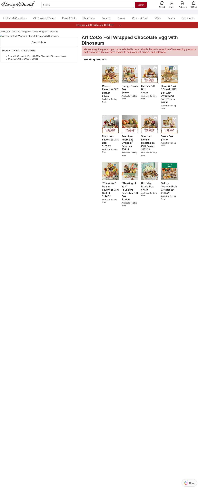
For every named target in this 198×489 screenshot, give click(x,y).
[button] (15, 18)
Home (3, 31)
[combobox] (88, 5)
